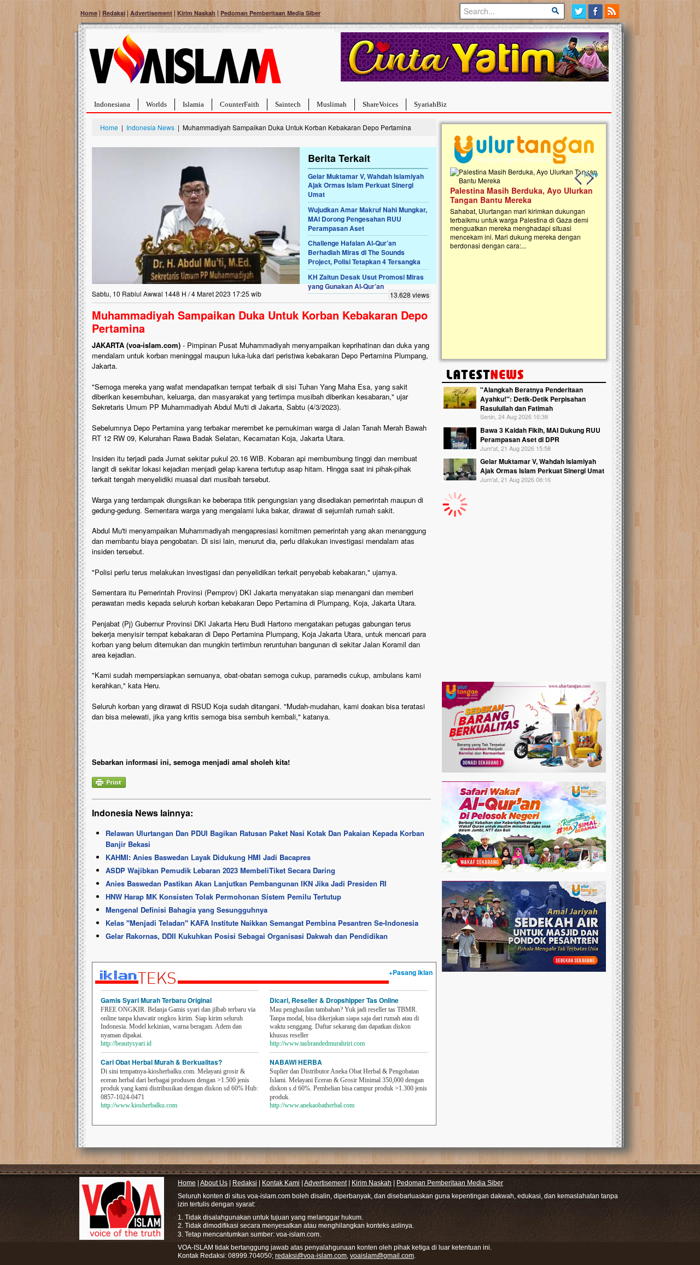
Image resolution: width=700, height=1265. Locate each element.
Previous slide (578, 178)
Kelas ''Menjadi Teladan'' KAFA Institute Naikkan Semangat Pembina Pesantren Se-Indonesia (262, 923)
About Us (214, 1183)
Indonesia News (150, 127)
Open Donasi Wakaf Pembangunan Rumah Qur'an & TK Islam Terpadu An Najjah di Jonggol (520, 208)
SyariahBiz (430, 104)
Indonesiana (112, 104)
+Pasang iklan (411, 972)
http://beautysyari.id (126, 1043)
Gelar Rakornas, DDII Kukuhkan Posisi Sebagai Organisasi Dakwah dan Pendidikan (247, 936)
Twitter (578, 11)
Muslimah (332, 104)
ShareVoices (380, 104)
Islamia (193, 104)
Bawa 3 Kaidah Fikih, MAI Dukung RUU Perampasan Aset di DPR (540, 434)
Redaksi (113, 13)
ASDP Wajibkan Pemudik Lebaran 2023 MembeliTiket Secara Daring (220, 870)
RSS (612, 11)
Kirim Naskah (196, 13)
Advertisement (151, 13)
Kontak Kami (281, 1183)
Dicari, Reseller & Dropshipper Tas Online (334, 1000)
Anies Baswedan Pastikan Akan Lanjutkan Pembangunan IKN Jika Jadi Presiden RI (246, 883)
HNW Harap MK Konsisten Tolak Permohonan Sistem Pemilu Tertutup (223, 896)
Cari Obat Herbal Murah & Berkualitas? (161, 1062)
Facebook (595, 11)
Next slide (589, 178)
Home (88, 13)
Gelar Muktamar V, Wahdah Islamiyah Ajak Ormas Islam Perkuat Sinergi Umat (366, 185)
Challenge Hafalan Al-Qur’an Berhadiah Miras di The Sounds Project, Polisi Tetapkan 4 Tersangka (364, 252)
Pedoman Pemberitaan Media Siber (270, 13)
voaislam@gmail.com (382, 1256)
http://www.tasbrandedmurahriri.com (317, 1043)
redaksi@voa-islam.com (311, 1256)
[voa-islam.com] (184, 63)
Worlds (156, 104)
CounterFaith (239, 104)
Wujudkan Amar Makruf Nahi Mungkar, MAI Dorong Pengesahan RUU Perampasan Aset (367, 219)
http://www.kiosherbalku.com (139, 1105)
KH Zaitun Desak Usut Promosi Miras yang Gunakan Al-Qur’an (366, 281)
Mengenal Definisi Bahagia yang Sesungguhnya (186, 909)
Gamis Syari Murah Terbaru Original (156, 1000)
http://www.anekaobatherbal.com (312, 1105)
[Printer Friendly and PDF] (109, 781)
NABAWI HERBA (296, 1062)
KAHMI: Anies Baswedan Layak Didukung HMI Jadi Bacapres (208, 857)
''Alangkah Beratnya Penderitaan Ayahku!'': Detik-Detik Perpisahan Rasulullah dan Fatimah (533, 399)
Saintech (288, 104)
